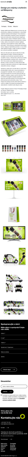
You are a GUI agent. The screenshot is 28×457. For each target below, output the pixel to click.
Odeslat (5, 391)
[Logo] (6, 1)
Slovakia (10, 26)
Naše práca (4, 443)
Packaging (3, 26)
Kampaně (11, 446)
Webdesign (11, 448)
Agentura (3, 446)
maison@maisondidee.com (7, 424)
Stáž (2, 449)
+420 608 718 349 (5, 422)
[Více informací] (14, 435)
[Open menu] (26, 1)
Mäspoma (15, 26)
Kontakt (3, 427)
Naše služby (4, 445)
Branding (11, 445)
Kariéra (3, 448)
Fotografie (11, 449)
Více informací (4, 439)
